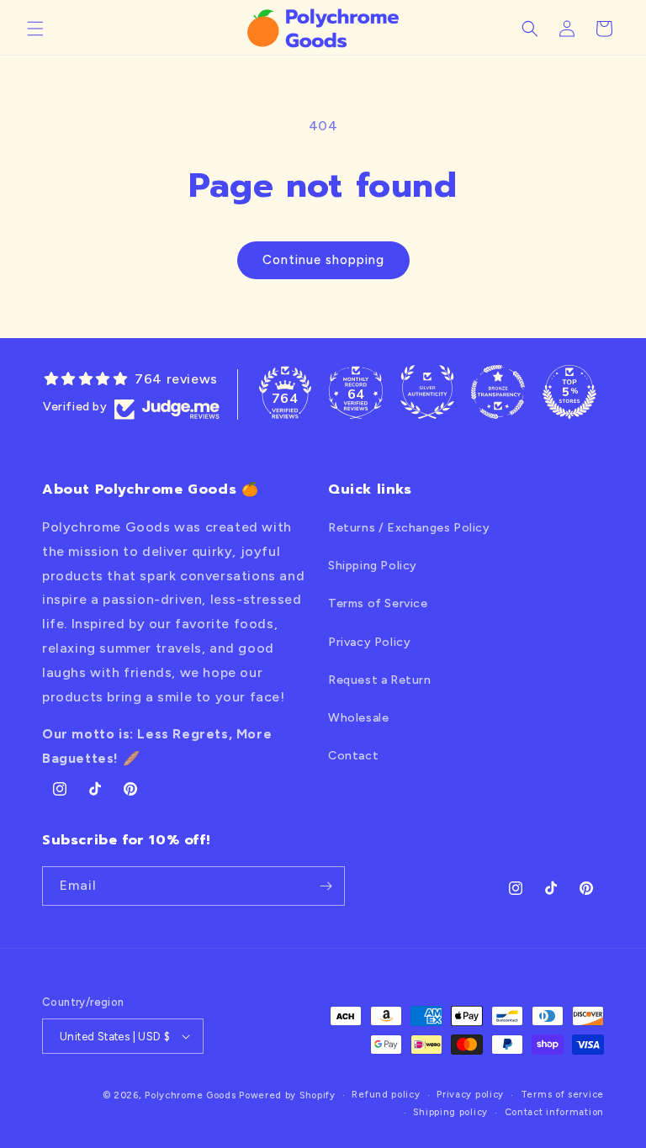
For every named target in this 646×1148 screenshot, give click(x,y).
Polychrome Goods (190, 1095)
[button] (35, 28)
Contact (353, 756)
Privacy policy (470, 1094)
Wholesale (358, 718)
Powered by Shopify (287, 1095)
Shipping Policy (372, 565)
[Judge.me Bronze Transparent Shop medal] (498, 392)
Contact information (554, 1112)
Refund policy (386, 1094)
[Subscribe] (325, 886)
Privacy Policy (369, 642)
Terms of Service (378, 603)
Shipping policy (450, 1112)
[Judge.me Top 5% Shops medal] (569, 392)
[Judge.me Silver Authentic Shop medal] (427, 392)
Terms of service (562, 1094)
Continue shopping (323, 259)
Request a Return (380, 680)
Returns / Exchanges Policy (409, 528)
